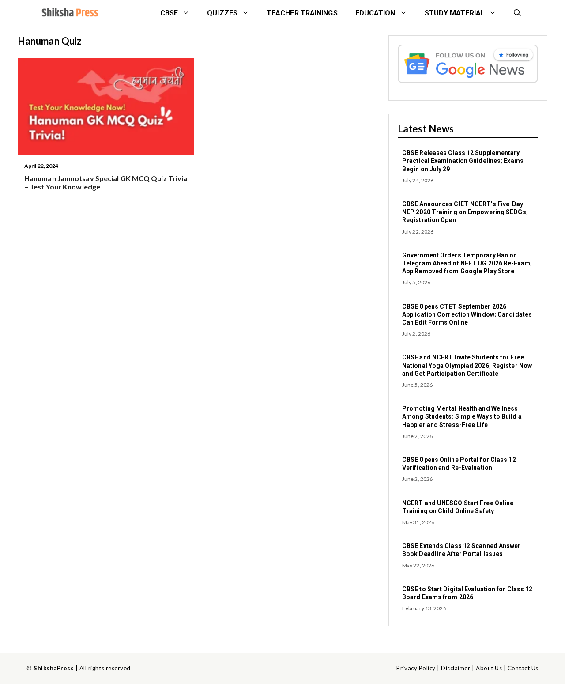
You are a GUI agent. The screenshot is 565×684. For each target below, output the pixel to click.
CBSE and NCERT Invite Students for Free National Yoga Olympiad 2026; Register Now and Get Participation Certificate (467, 365)
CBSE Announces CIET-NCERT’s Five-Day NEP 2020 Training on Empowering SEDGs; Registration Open (465, 211)
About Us (489, 668)
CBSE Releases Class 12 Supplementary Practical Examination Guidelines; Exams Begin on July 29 (463, 160)
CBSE (169, 13)
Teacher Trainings (302, 13)
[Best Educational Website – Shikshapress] (69, 13)
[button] (517, 13)
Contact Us (523, 668)
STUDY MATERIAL (455, 13)
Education (375, 13)
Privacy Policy (415, 668)
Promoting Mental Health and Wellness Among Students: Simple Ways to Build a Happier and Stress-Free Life (462, 416)
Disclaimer (455, 668)
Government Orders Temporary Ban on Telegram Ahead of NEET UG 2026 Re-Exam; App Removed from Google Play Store (467, 263)
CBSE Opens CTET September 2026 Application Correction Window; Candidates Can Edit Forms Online (467, 314)
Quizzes (222, 13)
